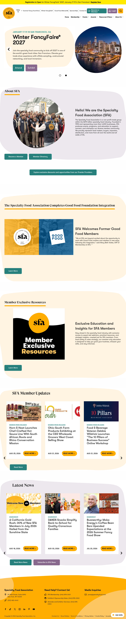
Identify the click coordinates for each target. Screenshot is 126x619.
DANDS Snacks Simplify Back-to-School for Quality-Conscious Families (62, 524)
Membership (13, 516)
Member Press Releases (18, 424)
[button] (112, 10)
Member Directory (40, 157)
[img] (23, 411)
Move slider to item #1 (60, 75)
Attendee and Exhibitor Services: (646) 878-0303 (63, 603)
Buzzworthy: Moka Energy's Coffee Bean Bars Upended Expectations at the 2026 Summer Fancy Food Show (100, 527)
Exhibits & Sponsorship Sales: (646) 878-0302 (63, 598)
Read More (29, 453)
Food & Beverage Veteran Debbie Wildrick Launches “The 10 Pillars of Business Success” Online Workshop (98, 435)
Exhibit (31, 68)
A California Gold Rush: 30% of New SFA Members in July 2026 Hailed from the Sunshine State (23, 526)
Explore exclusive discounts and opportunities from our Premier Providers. (63, 172)
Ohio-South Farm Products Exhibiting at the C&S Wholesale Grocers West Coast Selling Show (62, 434)
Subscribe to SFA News (47, 562)
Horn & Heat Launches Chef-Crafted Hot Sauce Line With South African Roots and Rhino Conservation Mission (23, 435)
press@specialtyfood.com (97, 594)
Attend (18, 68)
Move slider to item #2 (66, 75)
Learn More (13, 271)
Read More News (20, 562)
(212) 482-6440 (13, 600)
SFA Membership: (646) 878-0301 (59, 594)
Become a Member (16, 157)
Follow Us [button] (18, 10)
